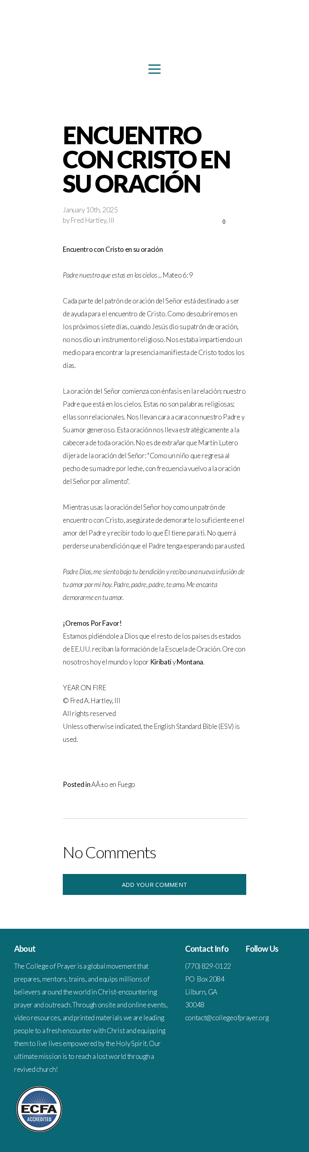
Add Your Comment (154, 884)
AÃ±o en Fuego (113, 784)
